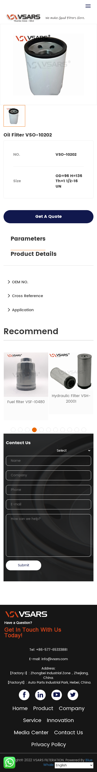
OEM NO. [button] (19, 282)
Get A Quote (48, 216)
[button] (13, 430)
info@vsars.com (54, 659)
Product (43, 708)
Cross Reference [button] (27, 296)
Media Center (31, 732)
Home (20, 708)
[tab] (48, 282)
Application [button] (22, 310)
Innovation (60, 720)
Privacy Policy (48, 744)
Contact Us (68, 732)
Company (72, 708)
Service (32, 720)
